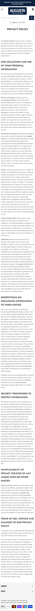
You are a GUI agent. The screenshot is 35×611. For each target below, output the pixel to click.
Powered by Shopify (22, 602)
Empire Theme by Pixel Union (9, 602)
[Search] (31, 18)
